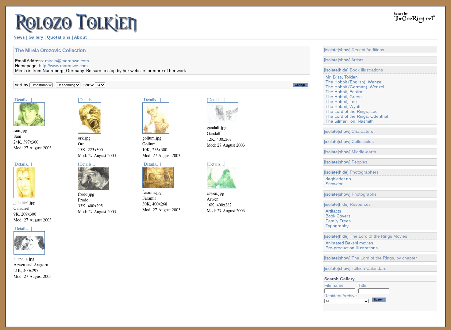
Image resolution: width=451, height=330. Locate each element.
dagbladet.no (338, 178)
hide (343, 69)
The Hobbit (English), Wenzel (354, 81)
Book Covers (338, 215)
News (19, 37)
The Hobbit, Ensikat (345, 91)
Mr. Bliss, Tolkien (342, 77)
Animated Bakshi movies (349, 242)
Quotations (59, 37)
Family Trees (338, 220)
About (80, 37)
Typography (337, 225)
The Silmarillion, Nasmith (350, 121)
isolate (331, 49)
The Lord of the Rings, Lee (352, 111)
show (344, 49)
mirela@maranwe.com (67, 60)
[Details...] (22, 99)
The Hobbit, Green (344, 96)
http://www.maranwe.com (63, 65)
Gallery (36, 37)
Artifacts (333, 211)
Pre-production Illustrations (352, 247)
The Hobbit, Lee (341, 101)
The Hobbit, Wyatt (343, 106)
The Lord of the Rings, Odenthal (357, 116)
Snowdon (335, 183)
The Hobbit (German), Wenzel (355, 86)
